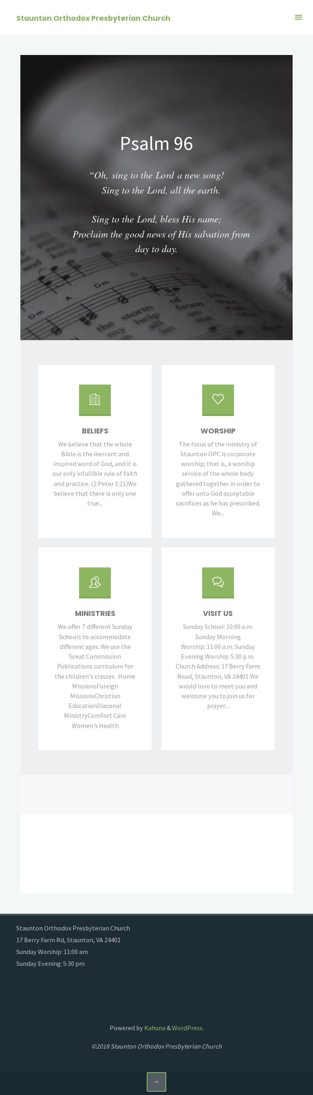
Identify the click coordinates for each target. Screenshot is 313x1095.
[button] (36, 197)
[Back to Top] (156, 1082)
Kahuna (154, 1028)
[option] (156, 197)
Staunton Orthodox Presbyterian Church (93, 18)
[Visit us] (218, 586)
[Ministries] (95, 586)
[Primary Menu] (298, 17)
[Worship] (218, 403)
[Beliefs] (95, 403)
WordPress (187, 1028)
